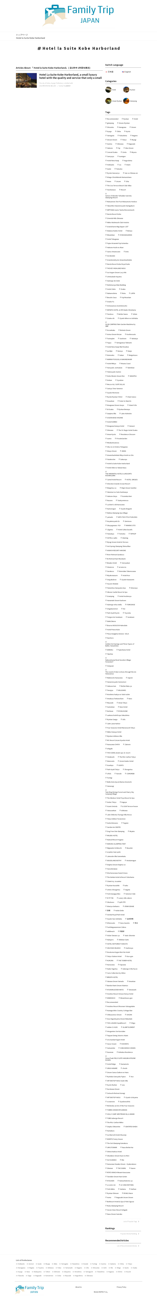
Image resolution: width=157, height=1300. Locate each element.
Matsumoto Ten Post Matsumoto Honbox (122, 201)
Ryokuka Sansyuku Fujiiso (116, 1076)
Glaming (125, 538)
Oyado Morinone (113, 393)
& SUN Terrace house (130, 806)
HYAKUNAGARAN (126, 235)
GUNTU (121, 765)
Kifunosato (111, 923)
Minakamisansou (113, 443)
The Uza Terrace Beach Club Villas (119, 185)
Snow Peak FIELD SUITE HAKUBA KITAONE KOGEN (120, 1059)
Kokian (109, 380)
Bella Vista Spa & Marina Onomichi (119, 782)
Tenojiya (110, 690)
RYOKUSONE (123, 711)
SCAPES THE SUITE (114, 852)
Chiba (119, 131)
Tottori (48, 1272)
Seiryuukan (126, 563)
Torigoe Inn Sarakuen (114, 617)
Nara (130, 698)
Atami (128, 165)
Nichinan (110, 711)
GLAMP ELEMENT (129, 1027)
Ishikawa (124, 810)
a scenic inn (111, 1185)
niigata (127, 890)
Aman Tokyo (122, 703)
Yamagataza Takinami (124, 343)
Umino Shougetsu (113, 890)
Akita (55, 1264)
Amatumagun (131, 860)
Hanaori (132, 426)
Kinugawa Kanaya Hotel (115, 426)
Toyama (41, 1268)
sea (123, 1085)
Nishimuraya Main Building (116, 285)
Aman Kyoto (111, 434)
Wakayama (37, 1272)
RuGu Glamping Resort (115, 1206)
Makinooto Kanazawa (115, 678)
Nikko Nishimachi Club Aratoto (118, 222)
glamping (110, 123)
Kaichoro (110, 638)
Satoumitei (111, 1048)
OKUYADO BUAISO (114, 948)
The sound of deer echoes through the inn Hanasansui (120, 673)
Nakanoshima (112, 293)
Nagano (135, 135)
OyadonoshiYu (125, 1101)
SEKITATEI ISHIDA (131, 1126)
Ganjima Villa (111, 413)
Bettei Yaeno (123, 314)
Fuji (119, 148)
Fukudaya (110, 534)
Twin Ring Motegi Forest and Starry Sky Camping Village (119, 793)
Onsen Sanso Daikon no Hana (117, 1072)
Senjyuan (110, 666)
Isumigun (122, 156)
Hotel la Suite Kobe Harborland (118, 463)
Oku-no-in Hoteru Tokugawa (117, 447)
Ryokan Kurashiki (113, 885)
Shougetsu (128, 769)
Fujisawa (123, 965)
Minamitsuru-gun (126, 998)
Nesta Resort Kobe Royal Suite (118, 264)
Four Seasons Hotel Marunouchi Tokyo (121, 728)
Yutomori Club (130, 894)
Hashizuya (129, 948)
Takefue (110, 654)
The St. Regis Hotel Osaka (127, 430)
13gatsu (110, 529)
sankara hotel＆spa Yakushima (118, 715)
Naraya (120, 351)
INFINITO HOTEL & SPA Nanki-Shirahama (121, 310)
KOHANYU (125, 1044)
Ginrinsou (128, 521)
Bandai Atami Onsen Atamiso (117, 985)
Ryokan (132, 90)
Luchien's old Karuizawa (115, 504)
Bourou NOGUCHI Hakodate (117, 625)
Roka (124, 293)
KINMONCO (111, 998)
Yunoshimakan (112, 869)
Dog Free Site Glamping (115, 831)
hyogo (109, 131)
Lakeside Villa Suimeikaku (116, 856)
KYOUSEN (110, 1181)
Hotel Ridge (111, 1064)
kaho (126, 885)
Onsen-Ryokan (124, 123)
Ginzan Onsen (112, 140)
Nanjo (130, 351)
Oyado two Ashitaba (114, 919)
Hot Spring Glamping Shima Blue (119, 546)
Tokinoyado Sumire (114, 372)
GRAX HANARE (112, 1068)
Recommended (112, 119)
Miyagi (134, 140)
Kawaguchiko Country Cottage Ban (119, 1010)
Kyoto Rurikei (112, 1085)
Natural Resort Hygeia (115, 840)
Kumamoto (125, 1064)
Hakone (110, 148)
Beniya (129, 231)
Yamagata (110, 135)
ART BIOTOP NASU (113, 1097)
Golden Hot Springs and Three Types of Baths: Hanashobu (119, 645)
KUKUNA (110, 960)
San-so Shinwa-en (131, 173)
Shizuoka (110, 127)
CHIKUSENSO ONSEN (127, 1048)
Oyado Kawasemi (127, 579)
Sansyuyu (110, 156)
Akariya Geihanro (113, 906)
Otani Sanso (131, 397)
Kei (124, 609)
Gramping (110, 596)
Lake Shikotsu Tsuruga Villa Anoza (119, 815)
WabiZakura (111, 621)
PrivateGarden (122, 438)
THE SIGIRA (122, 1168)
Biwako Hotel (112, 563)
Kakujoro (110, 940)
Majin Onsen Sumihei (128, 488)
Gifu (123, 719)
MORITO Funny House (115, 1139)
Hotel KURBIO (112, 422)
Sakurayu (123, 459)
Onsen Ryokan (117, 101)
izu (120, 165)
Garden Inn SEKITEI (114, 827)
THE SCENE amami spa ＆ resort (118, 753)
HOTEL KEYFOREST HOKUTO (117, 944)
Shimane (110, 430)
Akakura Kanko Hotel (114, 231)
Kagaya (124, 802)
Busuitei (130, 848)
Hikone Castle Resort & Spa (117, 592)
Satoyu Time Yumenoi (115, 388)
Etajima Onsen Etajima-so (116, 865)
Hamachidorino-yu (126, 1181)
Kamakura (110, 1131)
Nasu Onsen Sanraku (114, 1214)
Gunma (109, 144)
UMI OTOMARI (112, 1147)
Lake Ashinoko (126, 413)
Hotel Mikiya (111, 363)
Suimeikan (111, 707)
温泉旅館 (130, 919)
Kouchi (128, 1272)
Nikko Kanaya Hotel (114, 732)
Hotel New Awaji (113, 160)
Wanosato (110, 761)
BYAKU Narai (128, 1193)
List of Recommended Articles (127, 1246)
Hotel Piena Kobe (113, 629)
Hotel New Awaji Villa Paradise (118, 347)
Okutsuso (110, 902)
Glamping (133, 101)
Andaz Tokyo (111, 802)
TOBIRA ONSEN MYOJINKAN (117, 1110)
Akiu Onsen (129, 148)
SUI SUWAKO (112, 1160)
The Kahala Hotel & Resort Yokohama (120, 877)
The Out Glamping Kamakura (117, 1143)
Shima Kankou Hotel (114, 1151)
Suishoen (123, 338)
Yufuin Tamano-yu (113, 935)
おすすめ (110, 898)
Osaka (123, 289)
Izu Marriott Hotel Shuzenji (116, 1135)
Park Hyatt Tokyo (113, 769)
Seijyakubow (111, 579)
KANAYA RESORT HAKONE (116, 550)
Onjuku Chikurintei (113, 1126)
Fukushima (123, 135)
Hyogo (20, 1272)
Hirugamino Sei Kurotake (116, 1031)
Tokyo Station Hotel (114, 956)
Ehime (120, 1272)
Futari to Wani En (125, 401)
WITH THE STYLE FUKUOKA (127, 517)
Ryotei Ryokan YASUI (114, 397)
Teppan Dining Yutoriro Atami (117, 1035)
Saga (29, 1276)
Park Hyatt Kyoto (113, 613)
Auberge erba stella (114, 604)
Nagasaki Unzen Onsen (124, 1197)
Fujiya (109, 343)
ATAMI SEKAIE (129, 906)
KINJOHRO (122, 690)
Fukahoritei (111, 459)
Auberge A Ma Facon (130, 969)
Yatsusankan (111, 810)
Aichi (105, 1268)
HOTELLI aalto (112, 538)
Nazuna (109, 500)
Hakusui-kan (111, 686)
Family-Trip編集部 (64, 86)
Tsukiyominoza (123, 500)
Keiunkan (132, 981)
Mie (123, 1160)
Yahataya (134, 338)
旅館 (108, 910)
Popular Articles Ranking (128, 1234)
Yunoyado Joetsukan (114, 368)
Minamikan (111, 235)
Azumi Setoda (112, 806)
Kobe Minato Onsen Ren (116, 376)
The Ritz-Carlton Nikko (115, 1122)
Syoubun (120, 380)
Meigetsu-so (111, 488)
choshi (124, 1068)
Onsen (133, 127)
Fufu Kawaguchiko (113, 894)
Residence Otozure (128, 434)
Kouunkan (110, 401)
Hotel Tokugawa (113, 239)
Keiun (109, 181)
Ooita (124, 152)
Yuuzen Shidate (112, 584)
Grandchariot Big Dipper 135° (117, 226)
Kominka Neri (127, 496)
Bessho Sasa (112, 297)
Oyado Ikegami (126, 509)
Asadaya (110, 765)
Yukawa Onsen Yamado (115, 981)
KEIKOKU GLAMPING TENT (116, 844)
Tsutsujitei (111, 338)
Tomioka (122, 534)
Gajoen (130, 678)
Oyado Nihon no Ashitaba (128, 318)
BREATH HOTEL (112, 977)
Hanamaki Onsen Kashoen (116, 600)
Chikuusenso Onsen (114, 1015)
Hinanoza (110, 567)
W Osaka (110, 409)
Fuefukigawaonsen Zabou (116, 927)
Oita (127, 181)
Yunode (119, 773)
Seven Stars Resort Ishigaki (117, 1210)
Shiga (133, 1023)
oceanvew (111, 1101)
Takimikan (130, 368)
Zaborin (128, 744)
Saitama (123, 1189)
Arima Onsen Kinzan (114, 334)
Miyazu (134, 152)
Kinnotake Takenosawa (127, 571)
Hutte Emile (119, 910)
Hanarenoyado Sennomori (116, 682)
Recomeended (112, 1002)
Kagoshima (128, 160)
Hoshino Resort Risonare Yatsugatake (121, 1006)
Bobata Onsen (125, 330)
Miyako (132, 831)
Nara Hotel (123, 707)
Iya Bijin (109, 351)
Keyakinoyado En (113, 521)
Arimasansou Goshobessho (117, 306)
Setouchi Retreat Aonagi (116, 1093)
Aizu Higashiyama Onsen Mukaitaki (119, 1019)
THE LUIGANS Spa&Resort (116, 1023)
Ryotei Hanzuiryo (113, 173)
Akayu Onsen (112, 451)
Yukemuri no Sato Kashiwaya (117, 492)
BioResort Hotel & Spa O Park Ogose (120, 1201)
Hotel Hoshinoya (125, 596)
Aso (132, 1076)
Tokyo (124, 140)
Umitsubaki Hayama (114, 276)
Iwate (109, 169)
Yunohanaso (111, 190)
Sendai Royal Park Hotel (115, 915)
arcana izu (122, 567)
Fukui (59, 1268)
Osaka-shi (110, 318)
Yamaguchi (89, 1272)
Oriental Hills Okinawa (115, 218)
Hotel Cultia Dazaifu (125, 529)
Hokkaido (110, 165)
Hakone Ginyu (112, 496)
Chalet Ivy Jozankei (114, 881)
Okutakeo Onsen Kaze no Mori (118, 1156)
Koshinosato (131, 334)
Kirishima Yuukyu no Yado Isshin (118, 694)
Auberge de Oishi (113, 281)
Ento (127, 251)
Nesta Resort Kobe (114, 214)
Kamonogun (111, 509)
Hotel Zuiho (111, 289)
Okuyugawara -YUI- (114, 525)
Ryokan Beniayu (124, 409)
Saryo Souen (111, 1044)
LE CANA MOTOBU (127, 1185)
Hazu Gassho (125, 923)
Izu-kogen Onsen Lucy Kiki (116, 272)
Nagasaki (131, 144)
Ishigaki (110, 748)
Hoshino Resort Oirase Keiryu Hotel (120, 994)
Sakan (121, 355)
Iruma (109, 1197)
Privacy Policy (121, 1287)
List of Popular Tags (130, 1221)
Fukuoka (119, 169)
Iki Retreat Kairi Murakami (116, 559)
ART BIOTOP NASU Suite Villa (117, 1081)
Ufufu (109, 773)
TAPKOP (133, 534)
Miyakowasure (112, 575)
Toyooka (127, 613)
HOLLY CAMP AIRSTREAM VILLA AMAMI (120, 1114)
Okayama (67, 1272)
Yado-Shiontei (130, 935)
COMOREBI (130, 773)
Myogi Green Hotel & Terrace (117, 542)
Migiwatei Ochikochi (114, 848)
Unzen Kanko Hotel (126, 761)
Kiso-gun (130, 956)
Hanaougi (110, 786)
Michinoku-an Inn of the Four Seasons (120, 1106)
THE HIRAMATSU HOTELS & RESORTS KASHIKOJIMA (118, 474)
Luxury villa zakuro (125, 898)
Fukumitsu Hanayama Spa (116, 588)
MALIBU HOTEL (112, 835)
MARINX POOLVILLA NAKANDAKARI (119, 359)
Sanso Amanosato (113, 251)
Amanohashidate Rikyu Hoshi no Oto (120, 455)
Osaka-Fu (110, 301)
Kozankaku (111, 330)
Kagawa (111, 1272)
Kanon (133, 1168)
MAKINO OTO (131, 525)
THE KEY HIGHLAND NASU (116, 268)
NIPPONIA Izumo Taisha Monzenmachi (120, 210)
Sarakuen (130, 617)
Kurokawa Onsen (113, 1089)
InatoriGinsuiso (112, 823)
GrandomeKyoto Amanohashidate (119, 260)
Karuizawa (111, 965)
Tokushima (100, 1272)
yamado (110, 517)
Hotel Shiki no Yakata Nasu (116, 468)
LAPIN (133, 293)
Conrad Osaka (112, 152)
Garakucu (110, 571)
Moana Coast (126, 363)
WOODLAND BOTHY (114, 860)
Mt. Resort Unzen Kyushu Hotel (118, 740)
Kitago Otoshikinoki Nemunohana (119, 177)
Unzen (118, 181)
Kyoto (128, 131)
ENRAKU (110, 650)
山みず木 (122, 902)
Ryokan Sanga (112, 719)
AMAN (124, 451)
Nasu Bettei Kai (127, 1147)
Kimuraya (134, 588)
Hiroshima (78, 1272)
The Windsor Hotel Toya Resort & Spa (120, 798)
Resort (123, 190)
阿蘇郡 (122, 931)
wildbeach (111, 931)
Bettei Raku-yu (126, 686)
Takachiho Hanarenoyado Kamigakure (121, 206)
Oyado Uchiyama (131, 1097)
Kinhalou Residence (125, 1052)
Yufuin (135, 314)
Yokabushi (110, 757)
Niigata (31, 1268)
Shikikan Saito (124, 940)
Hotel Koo (126, 575)
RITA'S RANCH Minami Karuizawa (118, 1172)
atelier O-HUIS (112, 1027)
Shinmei (110, 1168)
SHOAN (129, 1015)
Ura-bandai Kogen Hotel (116, 1040)
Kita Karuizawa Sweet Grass (117, 873)
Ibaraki (85, 1264)
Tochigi (109, 778)
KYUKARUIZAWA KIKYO (115, 990)
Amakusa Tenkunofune (115, 698)
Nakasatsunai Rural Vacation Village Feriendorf (118, 661)
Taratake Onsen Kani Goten (117, 1176)
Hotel (114, 90)
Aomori (31, 1264)
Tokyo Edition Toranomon (116, 819)
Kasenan (110, 1052)
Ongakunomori (112, 609)
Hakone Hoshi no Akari (115, 247)
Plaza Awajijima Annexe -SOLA (118, 634)
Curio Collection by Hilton (116, 973)
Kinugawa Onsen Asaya (115, 405)
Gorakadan (111, 256)
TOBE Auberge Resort (115, 1118)
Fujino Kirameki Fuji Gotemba (117, 243)
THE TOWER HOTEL (125, 960)
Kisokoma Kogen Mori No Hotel (118, 952)
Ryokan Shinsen (113, 1193)
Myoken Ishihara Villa (114, 736)
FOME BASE (131, 604)
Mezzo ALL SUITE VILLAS (116, 384)
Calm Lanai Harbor (113, 723)
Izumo (109, 438)
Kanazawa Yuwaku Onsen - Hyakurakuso (121, 1164)
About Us (78, 1287)
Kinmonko (110, 355)
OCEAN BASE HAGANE (115, 418)
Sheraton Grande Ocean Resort (118, 484)
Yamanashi (132, 990)
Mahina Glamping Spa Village (117, 513)
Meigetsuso (133, 355)
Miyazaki (110, 703)
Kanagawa (122, 127)
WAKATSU (133, 376)
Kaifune (133, 1189)
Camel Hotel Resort (114, 479)
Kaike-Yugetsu (112, 969)
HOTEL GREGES (132, 479)
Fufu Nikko (111, 1189)
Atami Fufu (133, 405)
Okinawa (120, 144)
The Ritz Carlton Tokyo (127, 757)
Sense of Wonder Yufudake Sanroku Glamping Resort (118, 196)
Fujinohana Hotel (124, 650)
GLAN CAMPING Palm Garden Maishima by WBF (120, 325)
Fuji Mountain (126, 297)
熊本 (136, 923)
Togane (125, 823)
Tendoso (110, 314)
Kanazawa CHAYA (113, 744)
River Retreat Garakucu (115, 554)
